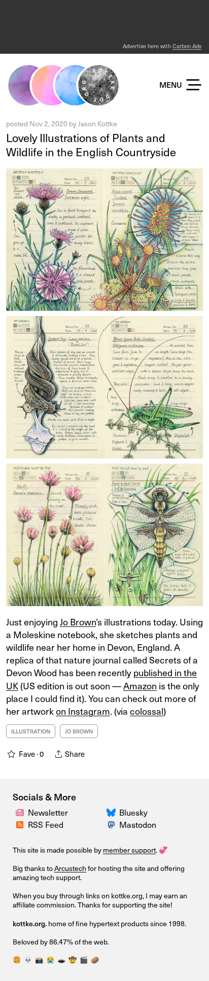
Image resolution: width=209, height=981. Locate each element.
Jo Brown (78, 621)
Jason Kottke (97, 123)
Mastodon (137, 824)
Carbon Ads (186, 46)
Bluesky (133, 812)
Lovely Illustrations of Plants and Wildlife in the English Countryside (91, 144)
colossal (146, 711)
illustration (30, 731)
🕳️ (61, 959)
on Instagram (83, 711)
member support (129, 850)
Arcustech (70, 868)
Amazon (140, 685)
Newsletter (48, 812)
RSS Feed (45, 824)
